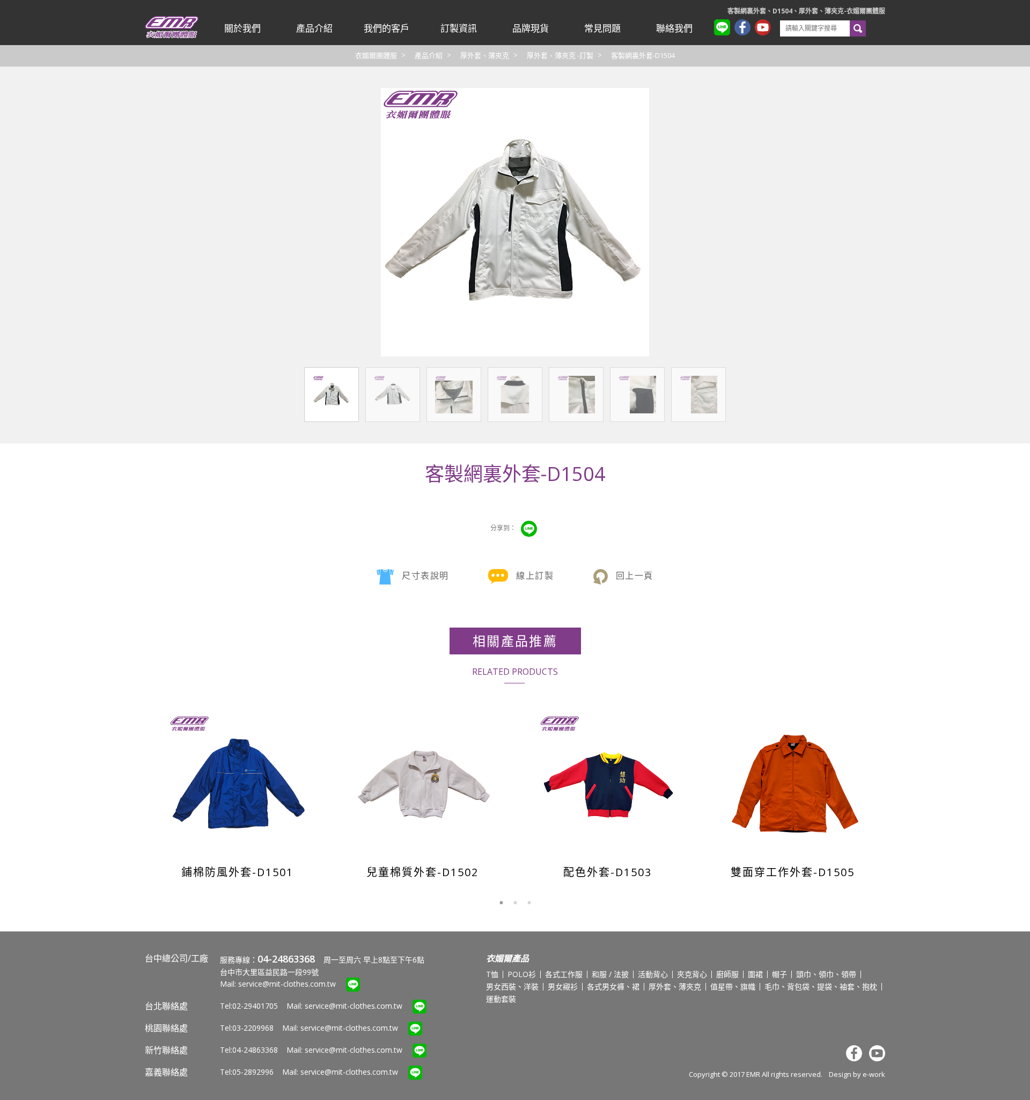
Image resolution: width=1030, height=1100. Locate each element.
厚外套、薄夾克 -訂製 (560, 55)
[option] (237, 792)
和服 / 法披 (610, 974)
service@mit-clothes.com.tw (287, 984)
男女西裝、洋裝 (512, 986)
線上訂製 (535, 575)
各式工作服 (564, 974)
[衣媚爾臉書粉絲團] (744, 28)
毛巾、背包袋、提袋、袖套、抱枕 (820, 986)
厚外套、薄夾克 (484, 55)
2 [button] (515, 903)
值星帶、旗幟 (732, 986)
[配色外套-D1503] (608, 783)
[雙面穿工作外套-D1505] (793, 783)
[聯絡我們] (674, 28)
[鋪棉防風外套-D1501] (238, 783)
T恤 (492, 974)
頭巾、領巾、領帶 (826, 974)
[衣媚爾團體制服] (171, 35)
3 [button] (529, 903)
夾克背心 (692, 974)
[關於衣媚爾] (242, 28)
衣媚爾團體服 (376, 55)
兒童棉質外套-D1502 (422, 872)
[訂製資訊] (458, 28)
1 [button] (501, 903)
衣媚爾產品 (507, 958)
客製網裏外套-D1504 (643, 55)
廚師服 (727, 974)
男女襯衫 (563, 986)
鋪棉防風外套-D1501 (237, 872)
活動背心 (653, 974)
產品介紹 (429, 55)
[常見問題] (602, 28)
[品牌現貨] (530, 28)
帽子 (779, 974)
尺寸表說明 (425, 575)
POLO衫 (521, 974)
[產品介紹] (314, 28)
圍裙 (755, 974)
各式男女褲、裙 (613, 986)
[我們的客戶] (386, 28)
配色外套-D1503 (607, 872)
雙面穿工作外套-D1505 (793, 872)
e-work (874, 1074)
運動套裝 (501, 999)
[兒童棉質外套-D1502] (423, 783)
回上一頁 (634, 575)
